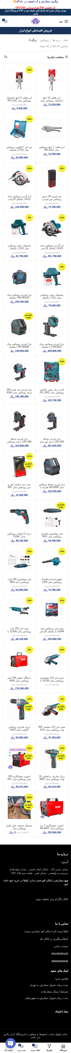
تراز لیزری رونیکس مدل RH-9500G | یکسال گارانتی (19, 347)
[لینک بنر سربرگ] (35, 4)
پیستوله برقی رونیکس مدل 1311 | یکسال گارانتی (51, 298)
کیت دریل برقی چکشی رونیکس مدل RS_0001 (52, 391)
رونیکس (44, 40)
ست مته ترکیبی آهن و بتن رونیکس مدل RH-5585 (19, 487)
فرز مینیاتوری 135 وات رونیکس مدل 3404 (19, 580)
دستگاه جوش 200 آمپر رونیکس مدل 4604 (19, 679)
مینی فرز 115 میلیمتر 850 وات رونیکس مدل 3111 (51, 728)
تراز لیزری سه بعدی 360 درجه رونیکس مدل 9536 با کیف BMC (19, 392)
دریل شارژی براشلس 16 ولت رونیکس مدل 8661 (52, 778)
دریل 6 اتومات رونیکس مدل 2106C (19, 535)
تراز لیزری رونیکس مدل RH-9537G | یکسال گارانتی (19, 298)
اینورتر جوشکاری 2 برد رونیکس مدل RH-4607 (52, 827)
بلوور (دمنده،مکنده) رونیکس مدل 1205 (52, 580)
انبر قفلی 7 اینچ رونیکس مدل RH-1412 (52, 148)
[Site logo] (35, 21)
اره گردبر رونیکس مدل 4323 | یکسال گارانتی (52, 247)
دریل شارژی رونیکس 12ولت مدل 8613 (19, 728)
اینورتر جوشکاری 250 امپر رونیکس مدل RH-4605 (19, 779)
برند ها (56, 40)
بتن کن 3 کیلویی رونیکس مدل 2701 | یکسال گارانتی (19, 150)
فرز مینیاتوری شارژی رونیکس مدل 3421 (52, 535)
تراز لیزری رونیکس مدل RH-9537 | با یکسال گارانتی (51, 347)
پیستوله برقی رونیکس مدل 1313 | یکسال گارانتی (19, 248)
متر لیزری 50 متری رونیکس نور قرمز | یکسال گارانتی (52, 199)
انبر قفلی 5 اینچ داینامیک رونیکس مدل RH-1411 (19, 99)
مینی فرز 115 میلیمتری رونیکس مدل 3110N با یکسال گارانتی (52, 680)
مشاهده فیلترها (55, 57)
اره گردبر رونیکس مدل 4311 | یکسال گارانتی (19, 197)
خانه (65, 40)
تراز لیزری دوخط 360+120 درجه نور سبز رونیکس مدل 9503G (52, 442)
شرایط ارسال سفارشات (54, 991)
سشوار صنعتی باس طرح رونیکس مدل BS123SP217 (19, 828)
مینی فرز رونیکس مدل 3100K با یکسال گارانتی (51, 630)
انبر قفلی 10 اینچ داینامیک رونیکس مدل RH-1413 (52, 100)
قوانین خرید (61, 978)
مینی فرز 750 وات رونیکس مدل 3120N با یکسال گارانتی (19, 631)
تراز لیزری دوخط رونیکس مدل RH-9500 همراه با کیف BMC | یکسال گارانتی (52, 488)
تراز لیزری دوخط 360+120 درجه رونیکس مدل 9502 (19, 442)
